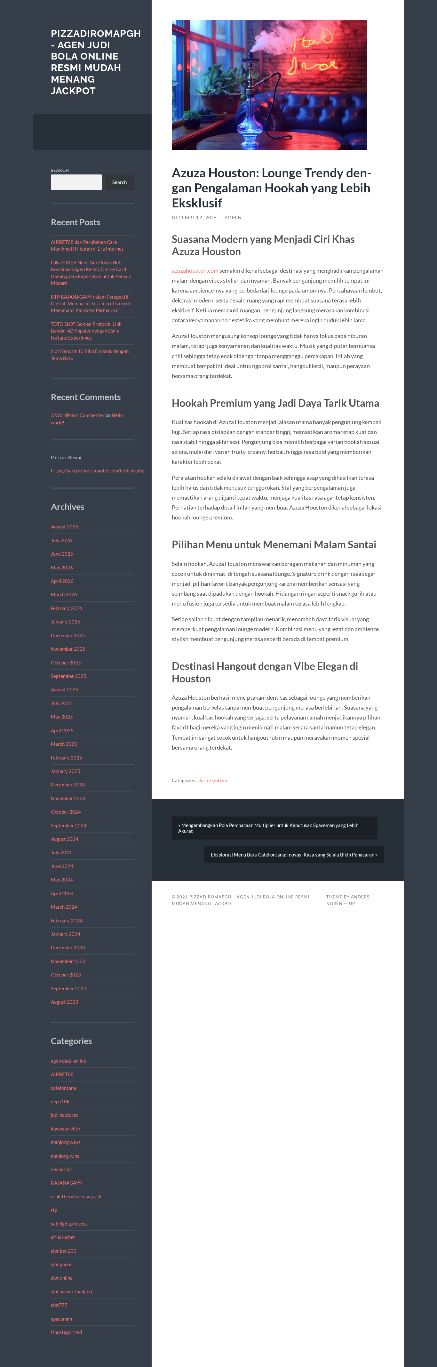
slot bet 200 (63, 1251)
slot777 (59, 1305)
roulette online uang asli (76, 1196)
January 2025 (65, 771)
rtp (54, 1210)
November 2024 (68, 798)
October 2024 (66, 812)
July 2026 (61, 540)
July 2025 (61, 703)
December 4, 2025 (194, 217)
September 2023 (68, 988)
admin (233, 217)
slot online (62, 1278)
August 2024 (64, 839)
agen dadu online (68, 1061)
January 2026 (65, 621)
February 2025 (66, 757)
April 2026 (62, 581)
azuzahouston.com (195, 270)
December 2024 (68, 784)
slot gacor (61, 1264)
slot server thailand (71, 1291)
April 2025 (62, 730)
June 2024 (62, 866)
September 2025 (68, 676)
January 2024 (65, 934)
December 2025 (68, 635)
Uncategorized (66, 1332)
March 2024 (64, 907)
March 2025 (64, 744)
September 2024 (68, 825)
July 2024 (61, 852)
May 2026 (62, 567)
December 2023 (68, 947)
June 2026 (62, 554)
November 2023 (68, 961)
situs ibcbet (63, 1237)
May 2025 (62, 717)
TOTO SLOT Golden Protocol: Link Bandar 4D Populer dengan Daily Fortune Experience (86, 331)
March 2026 (64, 594)
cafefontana (63, 1088)
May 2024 (62, 879)
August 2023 (64, 1002)
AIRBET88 (62, 1074)
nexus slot (61, 1169)
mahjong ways (66, 1142)
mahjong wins (65, 1156)
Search (60, 170)
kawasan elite (65, 1128)
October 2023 (66, 974)
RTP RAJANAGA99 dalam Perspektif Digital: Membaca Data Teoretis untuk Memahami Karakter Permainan (91, 303)
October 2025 (66, 662)
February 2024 (66, 920)
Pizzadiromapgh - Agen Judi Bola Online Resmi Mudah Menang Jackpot (96, 62)
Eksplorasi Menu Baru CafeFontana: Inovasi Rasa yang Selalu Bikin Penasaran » (294, 854)
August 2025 (64, 689)
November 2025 (68, 649)
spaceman (61, 1319)
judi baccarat (64, 1115)
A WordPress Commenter (78, 415)
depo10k (60, 1101)
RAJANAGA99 (66, 1183)
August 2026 (64, 526)
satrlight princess (69, 1223)
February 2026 (66, 608)
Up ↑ (354, 903)
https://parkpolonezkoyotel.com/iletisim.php (97, 470)
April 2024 (62, 893)
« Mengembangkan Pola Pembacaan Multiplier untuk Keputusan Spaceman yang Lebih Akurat (268, 828)
